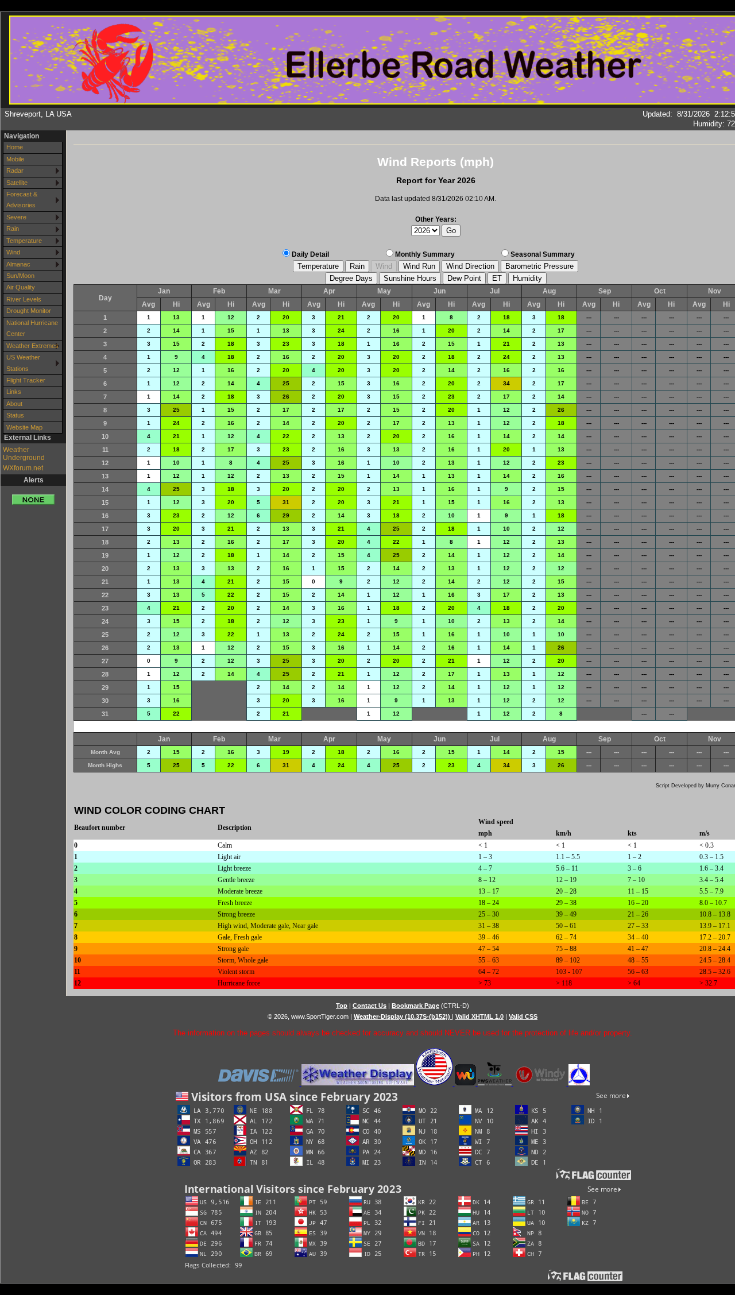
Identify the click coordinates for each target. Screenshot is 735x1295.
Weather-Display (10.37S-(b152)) (403, 1016)
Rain (12, 228)
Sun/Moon (20, 275)
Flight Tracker (25, 380)
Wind (13, 252)
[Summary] (33, 495)
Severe (16, 217)
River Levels (23, 299)
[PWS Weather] (495, 1083)
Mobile (15, 159)
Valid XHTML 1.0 (479, 1016)
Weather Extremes (32, 345)
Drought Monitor (28, 310)
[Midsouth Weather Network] (435, 1083)
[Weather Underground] (466, 1083)
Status (15, 415)
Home (14, 147)
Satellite (17, 182)
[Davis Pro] (258, 1083)
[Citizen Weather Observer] (579, 1083)
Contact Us (369, 1005)
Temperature (24, 240)
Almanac (18, 264)
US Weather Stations (23, 363)
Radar (15, 170)
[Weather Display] (358, 1083)
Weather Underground (24, 454)
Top (341, 1005)
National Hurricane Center (32, 328)
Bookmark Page (415, 1005)
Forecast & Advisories (21, 199)
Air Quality (20, 287)
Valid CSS (523, 1016)
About (14, 403)
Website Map (24, 427)
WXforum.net (23, 468)
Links (13, 391)
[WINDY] (540, 1083)
